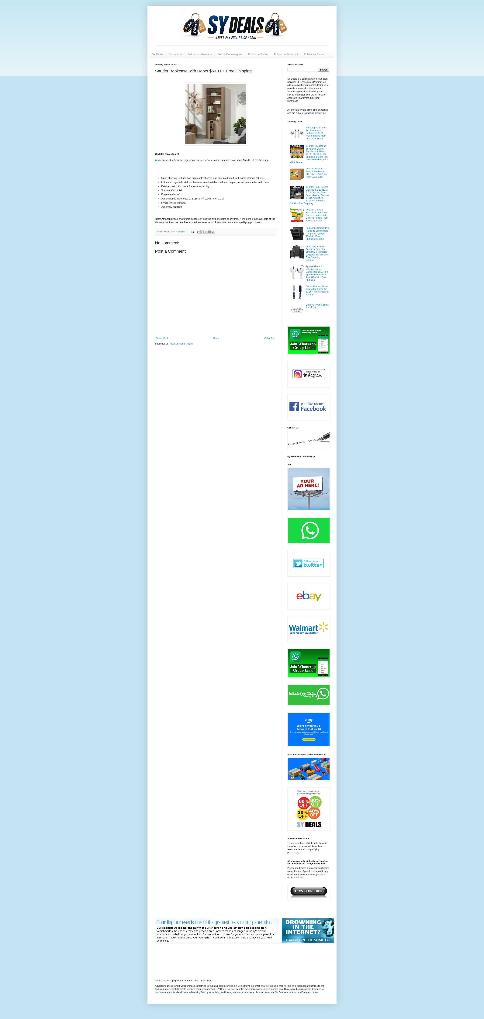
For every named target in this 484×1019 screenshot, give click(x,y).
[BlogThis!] (202, 232)
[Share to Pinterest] (213, 232)
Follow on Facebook (286, 54)
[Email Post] (192, 231)
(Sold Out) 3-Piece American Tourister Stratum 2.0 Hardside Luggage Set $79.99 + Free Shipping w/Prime (317, 253)
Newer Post (162, 338)
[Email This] (199, 232)
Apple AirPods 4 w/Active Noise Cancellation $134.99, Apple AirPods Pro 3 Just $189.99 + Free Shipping (317, 273)
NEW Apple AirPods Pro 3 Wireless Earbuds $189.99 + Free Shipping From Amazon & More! (316, 133)
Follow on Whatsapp (200, 54)
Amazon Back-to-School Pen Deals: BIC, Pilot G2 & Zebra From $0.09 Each (316, 172)
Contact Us (175, 54)
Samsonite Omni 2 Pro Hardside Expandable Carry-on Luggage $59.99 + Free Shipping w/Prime (317, 233)
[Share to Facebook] (209, 232)
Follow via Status (314, 54)
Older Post (269, 338)
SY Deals (157, 54)
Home (216, 338)
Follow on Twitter (258, 54)
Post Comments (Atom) (181, 343)
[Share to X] (206, 232)
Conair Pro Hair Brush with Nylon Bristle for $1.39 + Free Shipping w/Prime (317, 290)
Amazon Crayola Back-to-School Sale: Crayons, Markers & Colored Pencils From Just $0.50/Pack (317, 215)
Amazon (160, 160)
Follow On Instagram (230, 54)
